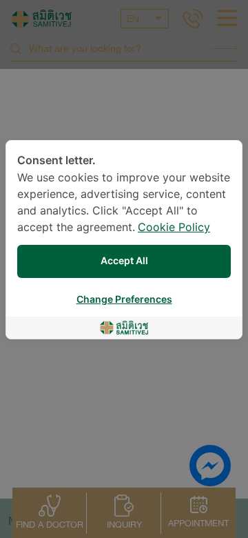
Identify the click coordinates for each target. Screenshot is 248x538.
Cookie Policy (174, 228)
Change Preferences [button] (124, 300)
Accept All (124, 261)
